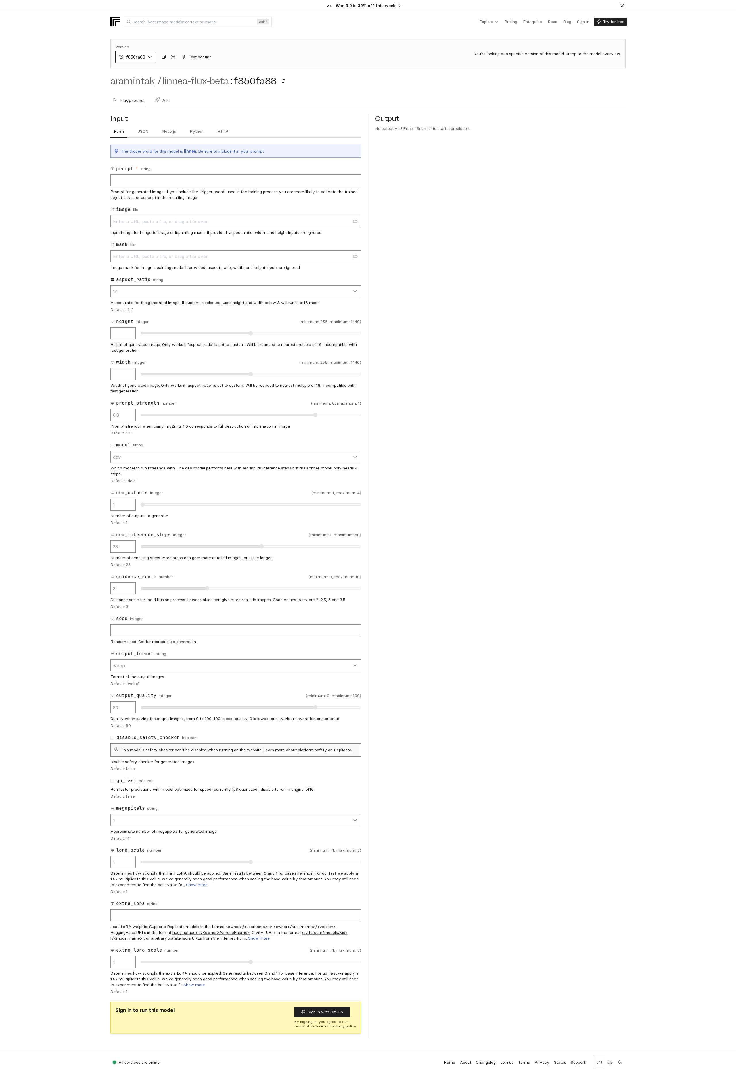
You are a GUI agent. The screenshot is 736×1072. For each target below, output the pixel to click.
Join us (506, 1062)
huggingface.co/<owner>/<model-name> (211, 932)
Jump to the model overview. (593, 53)
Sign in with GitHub (325, 1012)
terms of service (308, 1026)
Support (578, 1062)
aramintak (132, 81)
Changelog (486, 1062)
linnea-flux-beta (195, 81)
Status (560, 1062)
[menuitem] (489, 21)
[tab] (118, 132)
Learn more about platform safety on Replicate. (308, 749)
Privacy (541, 1062)
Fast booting (200, 56)
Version (122, 46)
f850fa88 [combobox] (135, 57)
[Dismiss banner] (622, 5)
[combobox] (197, 22)
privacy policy (344, 1026)
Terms (524, 1062)
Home (449, 1062)
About (465, 1062)
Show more (197, 884)
